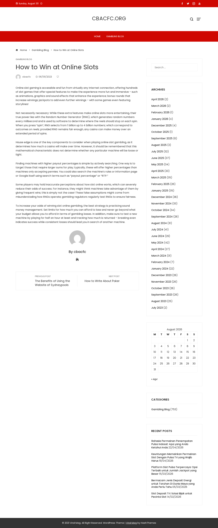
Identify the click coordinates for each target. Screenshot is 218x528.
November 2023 (161, 282)
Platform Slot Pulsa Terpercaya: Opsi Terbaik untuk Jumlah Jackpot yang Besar (174, 470)
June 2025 (157, 158)
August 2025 (159, 145)
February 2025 (160, 184)
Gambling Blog (115, 36)
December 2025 (161, 125)
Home (97, 36)
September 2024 (162, 216)
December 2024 (161, 197)
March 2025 (158, 177)
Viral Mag (131, 522)
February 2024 (160, 262)
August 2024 (159, 223)
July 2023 (157, 308)
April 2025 (157, 171)
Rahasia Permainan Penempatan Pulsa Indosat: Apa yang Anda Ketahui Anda (172, 444)
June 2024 (157, 236)
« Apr (154, 379)
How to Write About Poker (102, 279)
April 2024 (157, 249)
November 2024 (161, 203)
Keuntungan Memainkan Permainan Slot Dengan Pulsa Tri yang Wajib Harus (173, 457)
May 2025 (157, 164)
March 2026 (158, 106)
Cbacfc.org (109, 18)
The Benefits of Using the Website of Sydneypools (52, 281)
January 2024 (159, 268)
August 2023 (158, 301)
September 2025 (162, 138)
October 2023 (160, 288)
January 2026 (159, 119)
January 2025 (159, 190)
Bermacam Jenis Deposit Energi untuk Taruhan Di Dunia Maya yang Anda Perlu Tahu (173, 484)
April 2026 (157, 99)
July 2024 (157, 229)
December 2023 (161, 275)
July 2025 (157, 151)
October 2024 (160, 210)
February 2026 (160, 112)
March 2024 (158, 256)
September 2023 (161, 294)
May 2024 (157, 242)
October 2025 (160, 132)
